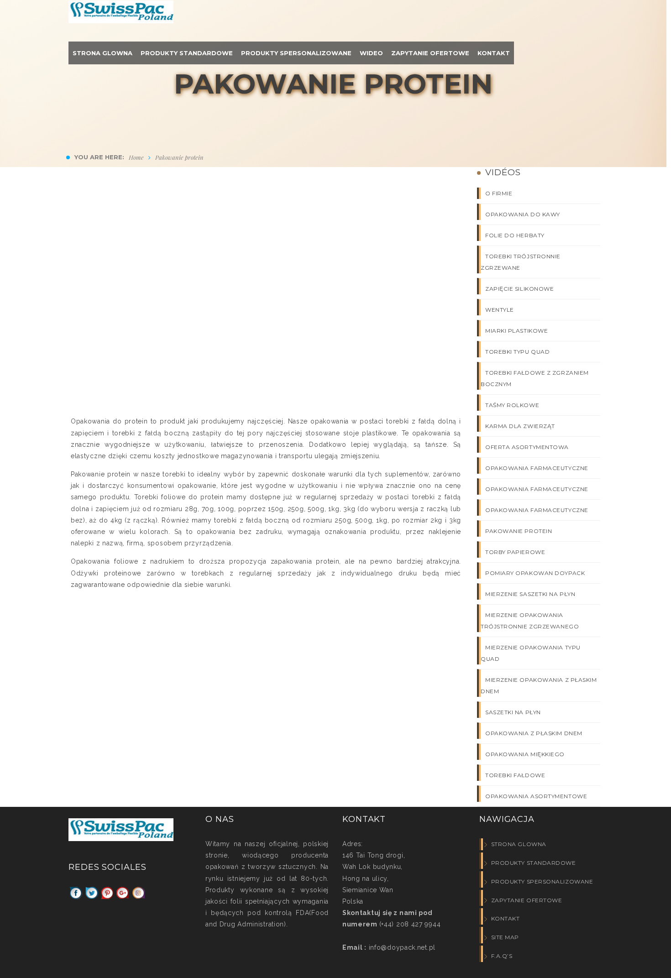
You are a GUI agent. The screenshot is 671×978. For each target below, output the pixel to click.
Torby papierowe (515, 552)
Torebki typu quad (517, 351)
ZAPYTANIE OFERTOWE (526, 900)
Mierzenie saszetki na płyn (530, 594)
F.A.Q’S (501, 955)
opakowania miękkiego (525, 754)
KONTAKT (505, 918)
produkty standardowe (533, 862)
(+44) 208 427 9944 (410, 924)
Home (136, 157)
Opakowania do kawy (522, 214)
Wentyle (499, 309)
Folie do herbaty (515, 235)
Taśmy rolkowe (512, 405)
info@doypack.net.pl (401, 947)
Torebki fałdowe (515, 775)
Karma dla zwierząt (520, 426)
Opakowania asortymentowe (536, 796)
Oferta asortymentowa (527, 447)
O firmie (498, 193)
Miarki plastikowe (516, 330)
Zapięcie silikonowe (519, 288)
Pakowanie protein (518, 531)
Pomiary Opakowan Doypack (535, 573)
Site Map (505, 937)
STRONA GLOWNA (518, 844)
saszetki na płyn (513, 712)
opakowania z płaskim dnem (533, 733)
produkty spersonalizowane (542, 881)
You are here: (99, 157)
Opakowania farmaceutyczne (536, 468)
